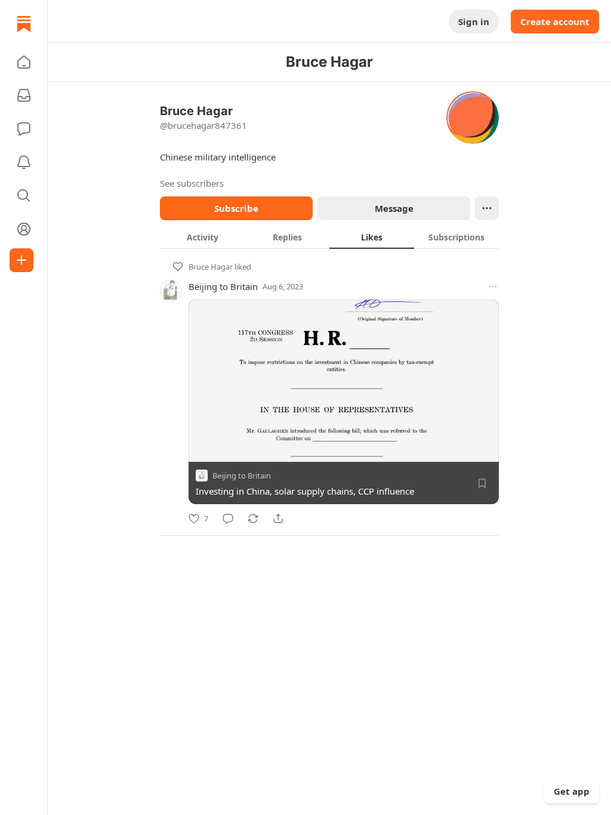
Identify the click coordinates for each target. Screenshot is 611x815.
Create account (555, 21)
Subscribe (236, 208)
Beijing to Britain (223, 286)
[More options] (492, 286)
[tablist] (329, 237)
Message (394, 208)
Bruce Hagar (211, 266)
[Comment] (228, 518)
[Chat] (24, 129)
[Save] (482, 483)
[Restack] (253, 518)
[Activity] (24, 162)
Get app (572, 791)
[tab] (202, 237)
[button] (24, 62)
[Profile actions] (487, 208)
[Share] (278, 518)
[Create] (21, 260)
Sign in (473, 21)
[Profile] (24, 229)
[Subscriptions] (24, 95)
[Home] (24, 24)
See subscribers (192, 183)
